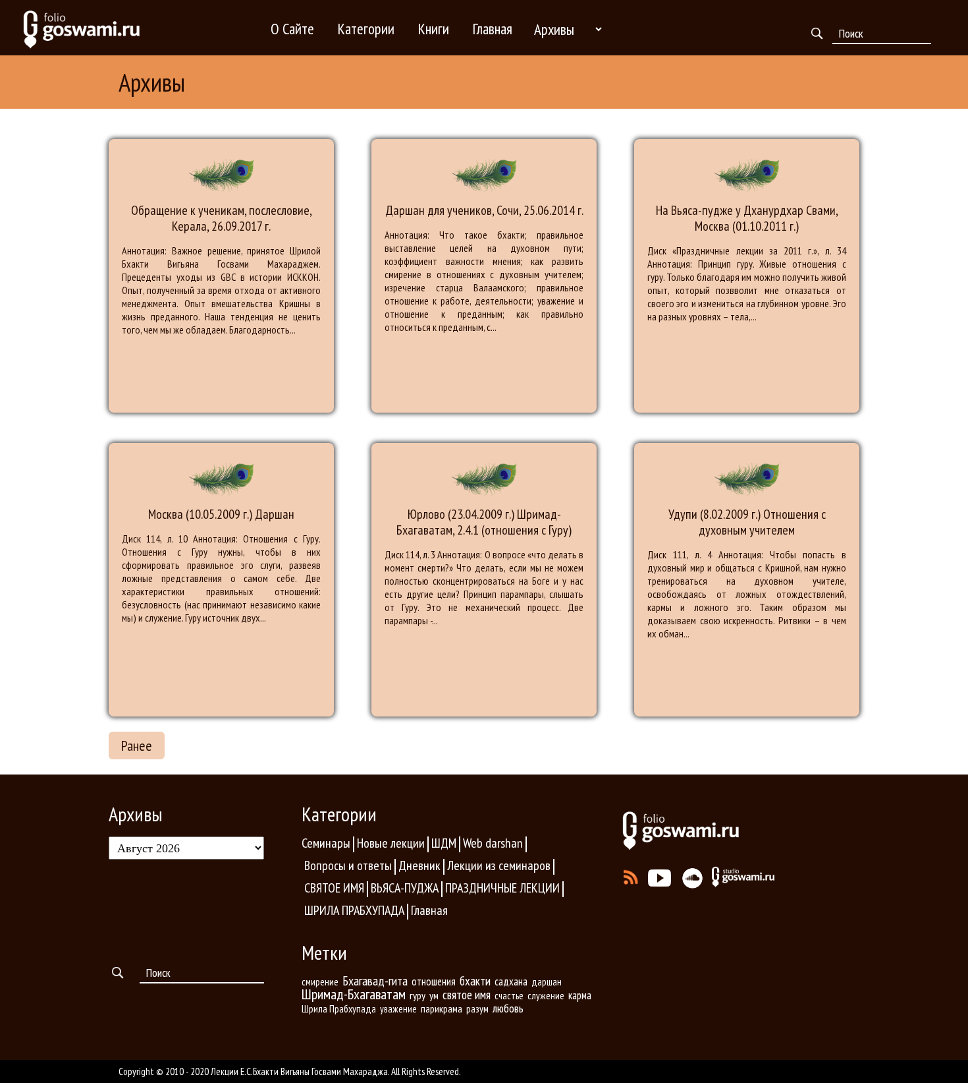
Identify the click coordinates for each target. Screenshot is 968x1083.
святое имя (467, 995)
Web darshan (493, 843)
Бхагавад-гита (375, 980)
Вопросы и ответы (348, 865)
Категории (366, 28)
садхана (511, 981)
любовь (508, 1008)
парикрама (441, 1008)
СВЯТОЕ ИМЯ (334, 887)
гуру (417, 995)
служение (545, 995)
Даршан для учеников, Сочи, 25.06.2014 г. (484, 210)
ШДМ (443, 843)
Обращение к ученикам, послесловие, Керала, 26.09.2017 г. (221, 218)
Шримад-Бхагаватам (354, 994)
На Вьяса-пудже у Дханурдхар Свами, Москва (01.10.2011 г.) (747, 218)
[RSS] (631, 874)
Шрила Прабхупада (339, 1008)
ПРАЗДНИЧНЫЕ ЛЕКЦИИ (502, 887)
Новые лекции (391, 843)
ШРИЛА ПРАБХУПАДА (354, 910)
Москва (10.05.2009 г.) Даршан (221, 514)
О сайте (292, 28)
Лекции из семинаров (499, 865)
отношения (434, 981)
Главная (492, 28)
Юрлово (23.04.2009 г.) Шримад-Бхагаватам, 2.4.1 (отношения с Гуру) (484, 522)
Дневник (419, 865)
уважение (398, 1009)
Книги (433, 28)
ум (434, 995)
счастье (509, 995)
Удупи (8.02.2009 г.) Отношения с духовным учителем (747, 522)
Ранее (136, 745)
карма (579, 995)
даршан (546, 981)
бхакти (475, 981)
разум (477, 1008)
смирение (320, 982)
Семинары (326, 843)
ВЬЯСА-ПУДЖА (405, 887)
